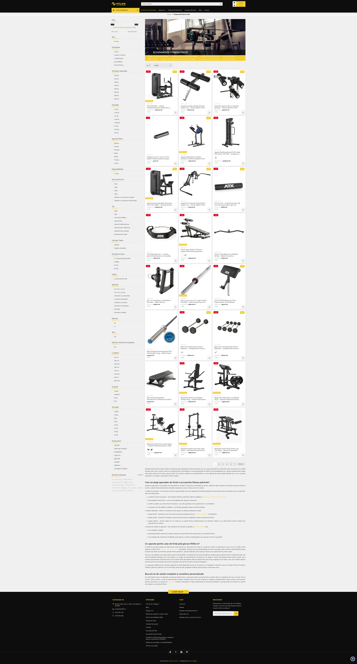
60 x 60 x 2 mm (119, 289)
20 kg (116, 435)
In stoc (116, 173)
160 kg (116, 92)
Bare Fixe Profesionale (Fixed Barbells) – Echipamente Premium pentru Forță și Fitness (193, 348)
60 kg (116, 265)
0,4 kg (116, 126)
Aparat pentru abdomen (122, 227)
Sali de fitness (118, 65)
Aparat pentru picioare (121, 231)
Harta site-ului (184, 614)
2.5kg (116, 415)
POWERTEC (118, 452)
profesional (129, 490)
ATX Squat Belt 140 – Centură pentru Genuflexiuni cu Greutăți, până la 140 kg (159, 256)
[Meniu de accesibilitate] (352, 659)
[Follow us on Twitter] (170, 652)
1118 (115, 214)
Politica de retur (151, 621)
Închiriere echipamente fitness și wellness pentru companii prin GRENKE (159, 638)
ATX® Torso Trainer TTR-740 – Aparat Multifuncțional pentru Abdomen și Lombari (192, 251)
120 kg (116, 79)
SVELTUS (117, 455)
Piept (116, 153)
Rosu (116, 398)
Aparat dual (118, 221)
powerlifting (118, 62)
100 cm (116, 360)
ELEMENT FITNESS (120, 469)
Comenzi (182, 604)
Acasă (169, 14)
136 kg (116, 85)
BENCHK (117, 459)
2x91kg (116, 262)
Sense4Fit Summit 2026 (153, 634)
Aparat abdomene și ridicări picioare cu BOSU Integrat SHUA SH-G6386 (193, 158)
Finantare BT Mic (151, 631)
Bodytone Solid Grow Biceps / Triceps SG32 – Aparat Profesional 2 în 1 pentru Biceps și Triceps (193, 399)
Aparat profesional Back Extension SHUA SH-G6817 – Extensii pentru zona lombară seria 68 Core (159, 205)
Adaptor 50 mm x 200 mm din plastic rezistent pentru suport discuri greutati (158, 158)
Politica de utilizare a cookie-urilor (157, 614)
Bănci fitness (153, 59)
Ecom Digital (192, 661)
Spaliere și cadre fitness (210, 56)
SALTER (116, 445)
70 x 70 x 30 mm (119, 292)
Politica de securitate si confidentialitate (159, 642)
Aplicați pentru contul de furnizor (190, 617)
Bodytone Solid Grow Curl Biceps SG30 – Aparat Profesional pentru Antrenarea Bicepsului (226, 399)
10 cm (116, 357)
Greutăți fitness (229, 56)
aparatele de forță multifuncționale (214, 497)
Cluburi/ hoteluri (119, 55)
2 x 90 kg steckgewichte (122, 258)
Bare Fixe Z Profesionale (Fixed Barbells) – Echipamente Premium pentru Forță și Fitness (227, 348)
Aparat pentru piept (120, 234)
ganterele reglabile (201, 514)
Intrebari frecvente (152, 624)
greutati (114, 490)
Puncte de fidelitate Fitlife (154, 617)
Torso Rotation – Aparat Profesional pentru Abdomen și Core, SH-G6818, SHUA (158, 107)
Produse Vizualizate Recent (188, 611)
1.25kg (116, 411)
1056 (115, 190)
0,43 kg (116, 129)
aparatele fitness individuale (169, 549)
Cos (241, 4)
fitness (124, 488)
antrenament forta (117, 482)
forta (129, 488)
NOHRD (117, 462)
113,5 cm (117, 374)
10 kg (116, 425)
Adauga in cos (175, 112)
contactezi (171, 582)
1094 (115, 194)
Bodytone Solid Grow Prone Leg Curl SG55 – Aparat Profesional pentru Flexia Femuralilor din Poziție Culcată (226, 451)
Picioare (117, 150)
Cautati (221, 4)
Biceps (116, 143)
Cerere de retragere (152, 604)
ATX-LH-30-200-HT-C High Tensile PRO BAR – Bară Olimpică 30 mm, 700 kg (193, 302)
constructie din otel (120, 279)
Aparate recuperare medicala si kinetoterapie (178, 59)
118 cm (116, 377)
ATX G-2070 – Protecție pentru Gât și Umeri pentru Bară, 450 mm (227, 204)
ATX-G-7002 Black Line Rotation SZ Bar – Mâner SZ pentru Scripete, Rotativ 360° (226, 256)
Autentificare (235, 2)
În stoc (116, 41)
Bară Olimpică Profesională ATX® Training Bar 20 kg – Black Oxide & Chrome (159, 353)
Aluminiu (117, 309)
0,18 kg (116, 112)
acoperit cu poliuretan (121, 306)
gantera (134, 488)
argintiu (116, 245)
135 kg (116, 82)
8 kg (115, 421)
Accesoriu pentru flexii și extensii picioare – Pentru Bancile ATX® (226, 107)
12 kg (116, 428)
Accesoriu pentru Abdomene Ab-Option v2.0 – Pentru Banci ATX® (193, 107)
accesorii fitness (199, 527)
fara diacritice (116, 488)
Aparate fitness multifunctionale (185, 56)
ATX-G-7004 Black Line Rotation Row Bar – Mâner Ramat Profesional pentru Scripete (159, 302)
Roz (115, 401)
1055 (115, 187)
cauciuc (130, 482)
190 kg (116, 99)
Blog (147, 607)
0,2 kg (116, 116)
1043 (115, 184)
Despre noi (149, 611)
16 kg (116, 431)
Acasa (116, 52)
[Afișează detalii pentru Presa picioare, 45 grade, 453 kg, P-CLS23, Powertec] (148, 449)
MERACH (117, 465)
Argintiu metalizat (120, 248)
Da (115, 336)
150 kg (116, 89)
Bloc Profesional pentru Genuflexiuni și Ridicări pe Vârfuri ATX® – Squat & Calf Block (159, 399)
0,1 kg (116, 109)
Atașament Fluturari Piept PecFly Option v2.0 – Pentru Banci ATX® (193, 204)
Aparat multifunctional (121, 224)
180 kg (116, 95)
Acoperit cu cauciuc (120, 302)
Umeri (116, 163)
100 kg (116, 75)
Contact (148, 627)
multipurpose (118, 58)
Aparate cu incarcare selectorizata (125, 200)
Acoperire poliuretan (121, 299)
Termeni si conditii (152, 646)
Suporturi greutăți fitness (209, 59)
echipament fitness (118, 485)
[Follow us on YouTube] (181, 652)
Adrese (181, 607)
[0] (112, 27)
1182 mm (117, 380)
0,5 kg (116, 133)
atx (126, 482)
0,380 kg (117, 123)
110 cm (116, 370)
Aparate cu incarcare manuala (124, 197)
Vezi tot (140, 474)
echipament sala (130, 485)
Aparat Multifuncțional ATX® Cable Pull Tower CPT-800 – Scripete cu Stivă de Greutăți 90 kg (227, 154)
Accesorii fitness (229, 59)
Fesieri (116, 146)
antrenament (127, 479)
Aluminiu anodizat (120, 312)
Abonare (236, 613)
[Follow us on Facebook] (176, 652)
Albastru (117, 394)
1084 (115, 211)
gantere (140, 488)
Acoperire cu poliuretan (122, 296)
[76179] (136, 27)
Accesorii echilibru (120, 217)
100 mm (117, 364)
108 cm (116, 367)
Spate (116, 156)
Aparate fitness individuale (158, 56)
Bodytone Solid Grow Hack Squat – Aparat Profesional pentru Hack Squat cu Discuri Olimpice (159, 445)
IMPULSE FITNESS (120, 449)
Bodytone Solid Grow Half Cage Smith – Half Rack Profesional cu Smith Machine (193, 450)
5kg (115, 418)
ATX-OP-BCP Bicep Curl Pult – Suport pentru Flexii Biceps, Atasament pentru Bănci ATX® (225, 302)
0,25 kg (116, 119)
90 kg (116, 268)
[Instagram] (187, 652)
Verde (116, 391)
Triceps (116, 160)
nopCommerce (173, 661)
